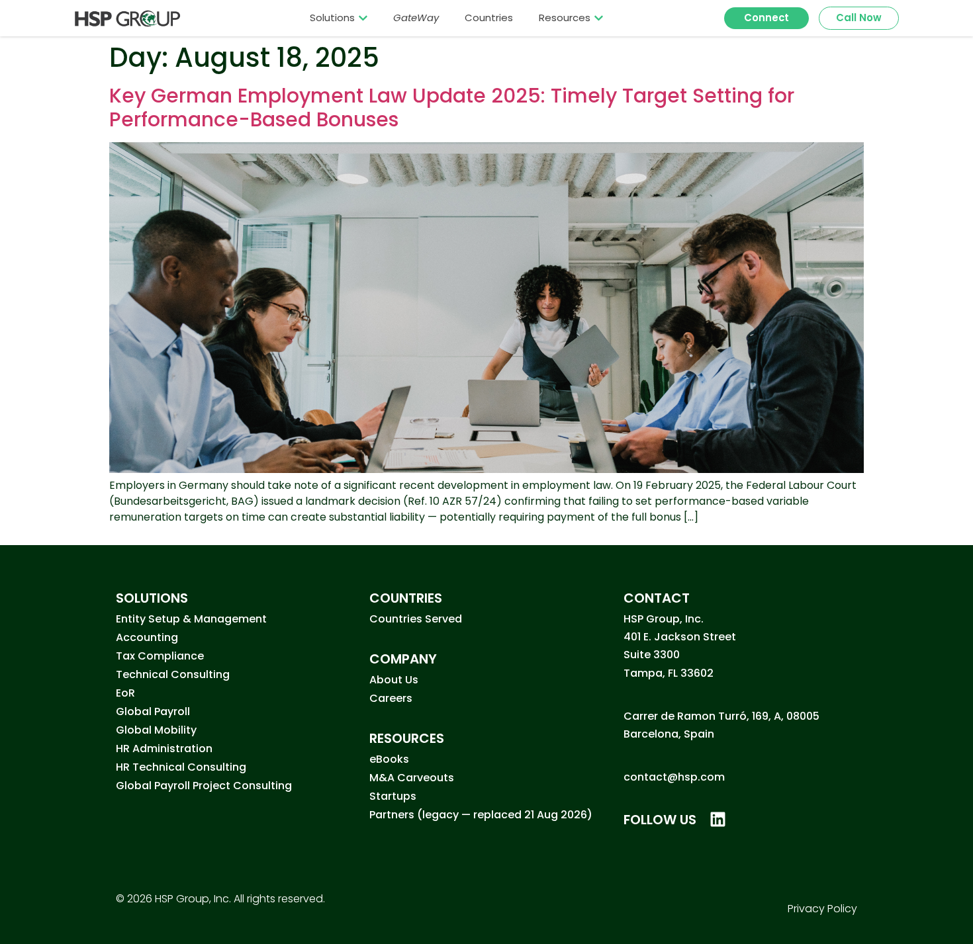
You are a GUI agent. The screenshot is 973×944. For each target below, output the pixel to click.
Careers (390, 698)
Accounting (147, 637)
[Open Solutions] (363, 18)
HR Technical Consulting (181, 767)
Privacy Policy (822, 908)
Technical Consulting (173, 674)
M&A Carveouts (411, 777)
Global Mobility (156, 730)
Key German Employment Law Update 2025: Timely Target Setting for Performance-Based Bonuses (451, 107)
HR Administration (164, 748)
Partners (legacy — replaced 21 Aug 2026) (480, 814)
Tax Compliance (160, 656)
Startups (392, 796)
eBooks (389, 759)
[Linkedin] (718, 819)
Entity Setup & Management (191, 618)
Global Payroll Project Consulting (204, 785)
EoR (125, 693)
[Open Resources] (599, 18)
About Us (393, 679)
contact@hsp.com (674, 777)
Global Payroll (153, 711)
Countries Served (415, 618)
